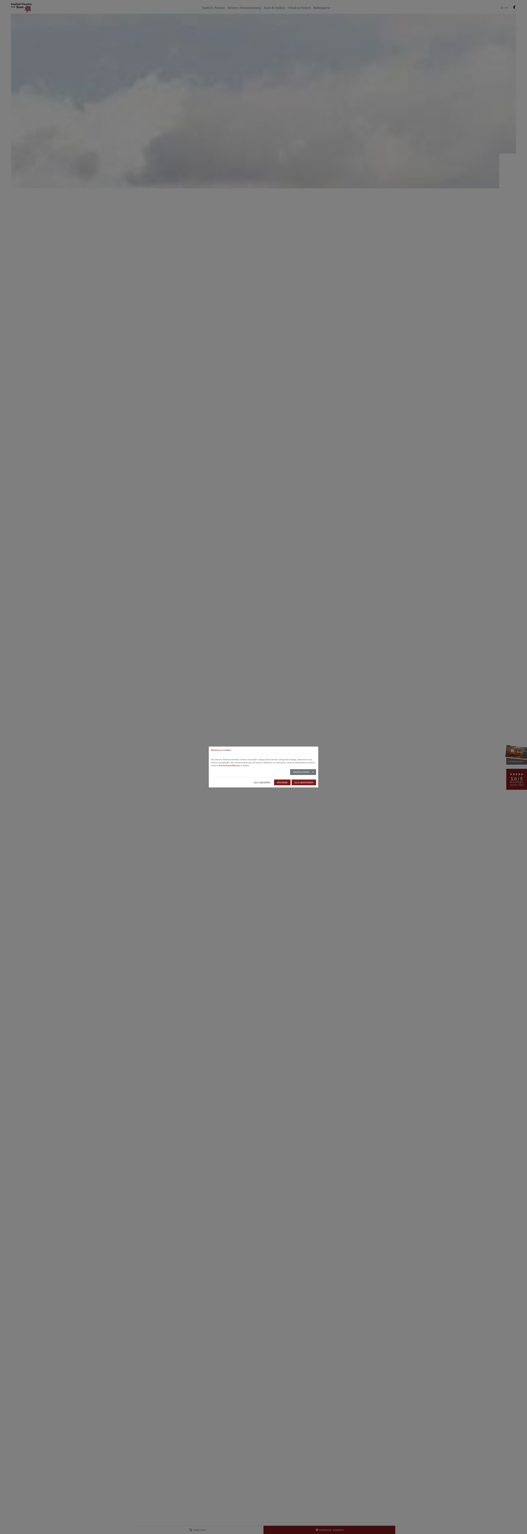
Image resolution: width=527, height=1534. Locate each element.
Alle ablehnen (262, 782)
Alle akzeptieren (303, 782)
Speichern (282, 782)
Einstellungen (301, 772)
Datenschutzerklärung (229, 765)
